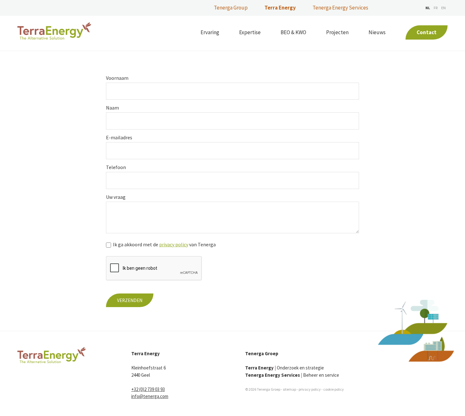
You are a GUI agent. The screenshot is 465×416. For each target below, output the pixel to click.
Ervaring (210, 32)
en (443, 8)
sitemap (289, 389)
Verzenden (129, 300)
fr (435, 8)
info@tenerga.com (149, 396)
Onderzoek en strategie (284, 368)
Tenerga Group (231, 7)
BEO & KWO (293, 32)
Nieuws (377, 32)
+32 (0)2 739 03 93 (148, 389)
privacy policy (173, 244)
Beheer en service (292, 375)
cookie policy (333, 389)
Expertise (250, 32)
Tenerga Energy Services (340, 7)
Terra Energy (280, 7)
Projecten (337, 32)
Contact (427, 32)
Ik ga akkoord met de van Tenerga (164, 244)
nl (427, 8)
